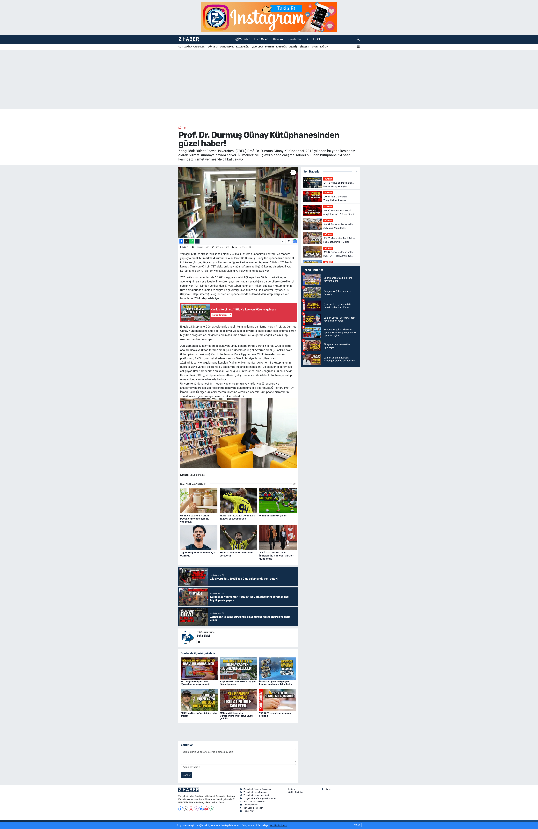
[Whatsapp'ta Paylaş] (191, 241)
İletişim (278, 39)
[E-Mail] (199, 642)
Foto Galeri (261, 39)
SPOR (314, 46)
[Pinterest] (191, 808)
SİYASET (304, 46)
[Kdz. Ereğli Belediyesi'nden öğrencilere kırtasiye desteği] (199, 668)
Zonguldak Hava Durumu (255, 792)
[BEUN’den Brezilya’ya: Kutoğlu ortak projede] (199, 699)
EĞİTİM (182, 127)
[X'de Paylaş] (186, 241)
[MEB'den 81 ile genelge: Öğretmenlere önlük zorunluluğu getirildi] (238, 699)
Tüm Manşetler (251, 804)
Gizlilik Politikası (296, 792)
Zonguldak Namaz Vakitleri (256, 795)
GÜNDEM (213, 46)
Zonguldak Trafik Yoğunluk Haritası (260, 798)
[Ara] (358, 39)
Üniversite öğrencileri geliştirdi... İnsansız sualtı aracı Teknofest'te (275, 682)
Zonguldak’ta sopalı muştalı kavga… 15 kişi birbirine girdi (339, 212)
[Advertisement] (269, 86)
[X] (186, 808)
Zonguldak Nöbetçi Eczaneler (257, 789)
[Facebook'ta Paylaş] (181, 241)
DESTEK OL (313, 39)
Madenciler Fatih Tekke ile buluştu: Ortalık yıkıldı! (339, 240)
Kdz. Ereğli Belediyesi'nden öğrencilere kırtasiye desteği (195, 682)
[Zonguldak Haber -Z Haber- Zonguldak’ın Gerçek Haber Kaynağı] (188, 39)
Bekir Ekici (186, 247)
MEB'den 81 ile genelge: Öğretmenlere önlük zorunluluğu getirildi (236, 716)
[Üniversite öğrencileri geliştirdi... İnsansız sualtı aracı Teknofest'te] (277, 668)
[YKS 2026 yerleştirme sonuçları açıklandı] (277, 699)
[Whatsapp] (211, 808)
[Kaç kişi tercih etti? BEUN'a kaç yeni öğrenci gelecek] (238, 668)
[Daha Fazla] (197, 241)
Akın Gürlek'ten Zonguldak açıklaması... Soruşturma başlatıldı (335, 198)
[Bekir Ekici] (187, 637)
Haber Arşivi (249, 811)
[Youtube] (206, 808)
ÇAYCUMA (257, 46)
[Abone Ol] (295, 241)
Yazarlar (244, 39)
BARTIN (269, 46)
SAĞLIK (324, 46)
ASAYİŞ (293, 46)
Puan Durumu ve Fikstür (255, 801)
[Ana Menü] (358, 47)
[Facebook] (180, 808)
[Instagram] (196, 808)
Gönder (187, 775)
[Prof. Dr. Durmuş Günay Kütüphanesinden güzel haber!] (238, 202)
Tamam (357, 825)
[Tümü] (356, 171)
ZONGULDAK (227, 46)
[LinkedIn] (201, 808)
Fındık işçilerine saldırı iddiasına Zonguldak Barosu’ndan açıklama (338, 226)
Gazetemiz (294, 39)
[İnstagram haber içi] (269, 17)
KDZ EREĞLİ (242, 46)
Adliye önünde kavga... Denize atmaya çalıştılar (338, 184)
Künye (328, 789)
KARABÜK (281, 46)
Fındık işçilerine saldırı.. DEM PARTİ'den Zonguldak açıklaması (339, 254)
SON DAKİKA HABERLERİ (191, 46)
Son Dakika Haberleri (253, 808)
